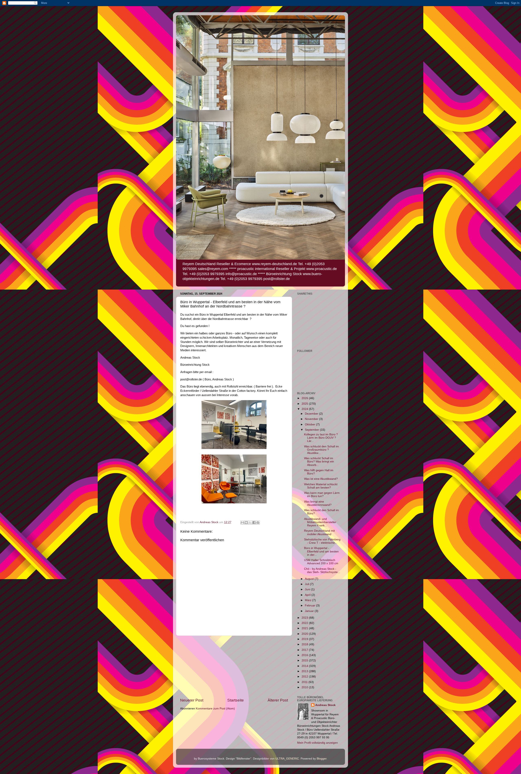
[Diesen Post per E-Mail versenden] (242, 522)
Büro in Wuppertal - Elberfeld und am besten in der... (321, 551)
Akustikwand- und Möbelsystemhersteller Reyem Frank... (320, 522)
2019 (305, 639)
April (308, 594)
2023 (305, 617)
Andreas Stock (325, 705)
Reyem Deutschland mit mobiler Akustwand (319, 532)
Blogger (321, 758)
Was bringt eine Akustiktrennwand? (318, 503)
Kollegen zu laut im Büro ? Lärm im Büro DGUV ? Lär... (321, 437)
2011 (305, 682)
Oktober (310, 424)
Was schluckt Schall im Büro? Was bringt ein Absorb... (319, 461)
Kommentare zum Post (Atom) (215, 708)
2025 (305, 403)
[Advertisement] (234, 666)
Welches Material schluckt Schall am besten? (320, 486)
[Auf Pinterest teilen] (258, 522)
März (308, 600)
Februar (310, 605)
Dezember (312, 413)
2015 (305, 660)
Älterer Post (278, 700)
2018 (305, 644)
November (312, 418)
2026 (305, 398)
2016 (305, 655)
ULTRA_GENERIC (287, 758)
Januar (310, 611)
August (310, 578)
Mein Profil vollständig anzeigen (317, 742)
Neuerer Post (191, 700)
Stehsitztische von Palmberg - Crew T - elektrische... (322, 541)
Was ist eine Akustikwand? (321, 478)
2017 (305, 649)
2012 (305, 676)
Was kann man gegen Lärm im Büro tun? (322, 494)
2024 (305, 409)
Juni (308, 589)
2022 (305, 623)
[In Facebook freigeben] (254, 522)
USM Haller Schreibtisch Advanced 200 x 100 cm (321, 562)
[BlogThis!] (246, 522)
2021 (305, 628)
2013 (305, 671)
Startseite (235, 700)
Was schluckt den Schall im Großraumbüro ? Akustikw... (321, 450)
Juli (307, 584)
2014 (305, 666)
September (312, 429)
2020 (305, 633)
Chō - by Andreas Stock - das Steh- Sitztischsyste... (322, 570)
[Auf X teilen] (250, 522)
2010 (305, 687)
